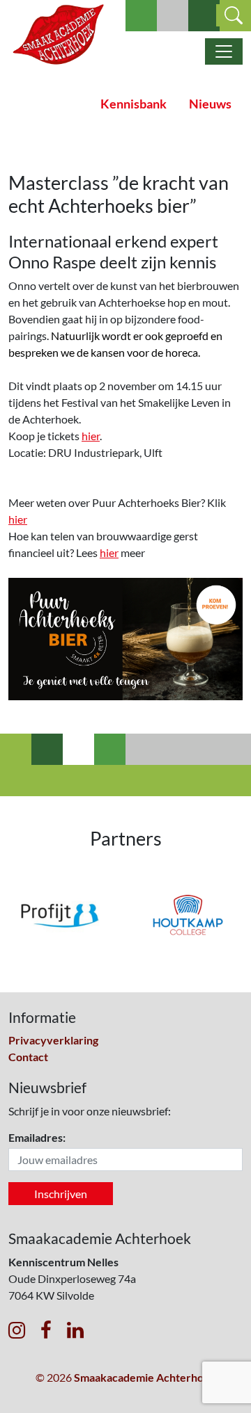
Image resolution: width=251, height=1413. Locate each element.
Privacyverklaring (53, 1040)
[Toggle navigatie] (224, 51)
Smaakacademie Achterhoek (145, 1377)
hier (91, 435)
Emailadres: (37, 1137)
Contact (28, 1056)
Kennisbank (133, 104)
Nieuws (210, 104)
